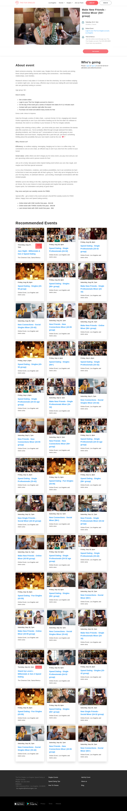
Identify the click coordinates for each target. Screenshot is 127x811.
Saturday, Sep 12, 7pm (26, 514)
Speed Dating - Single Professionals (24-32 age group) (29, 402)
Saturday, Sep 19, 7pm (89, 591)
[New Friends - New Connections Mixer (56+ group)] (61, 427)
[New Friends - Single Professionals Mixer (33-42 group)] (92, 503)
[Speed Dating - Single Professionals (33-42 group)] (92, 234)
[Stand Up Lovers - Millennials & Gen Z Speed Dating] (30, 657)
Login (87, 65)
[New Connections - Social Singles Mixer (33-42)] (30, 310)
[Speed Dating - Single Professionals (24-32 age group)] (30, 385)
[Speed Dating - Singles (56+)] (61, 348)
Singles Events (53, 777)
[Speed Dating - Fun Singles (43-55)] (61, 466)
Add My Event (85, 777)
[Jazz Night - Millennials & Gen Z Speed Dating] (30, 235)
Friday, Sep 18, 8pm (56, 552)
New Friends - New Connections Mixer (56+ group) (59, 444)
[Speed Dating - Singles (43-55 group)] (30, 271)
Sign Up (92, 3)
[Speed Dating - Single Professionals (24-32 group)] (61, 657)
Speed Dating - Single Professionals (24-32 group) (58, 674)
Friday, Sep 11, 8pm (88, 435)
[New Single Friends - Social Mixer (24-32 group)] (30, 503)
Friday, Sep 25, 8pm (56, 668)
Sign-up (93, 65)
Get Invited (95, 51)
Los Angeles (52, 3)
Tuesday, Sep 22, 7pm (26, 667)
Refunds (58, 803)
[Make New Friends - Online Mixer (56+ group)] (92, 311)
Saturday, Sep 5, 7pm (57, 398)
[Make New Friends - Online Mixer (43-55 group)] (30, 542)
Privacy (43, 803)
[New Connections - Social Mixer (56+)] (61, 503)
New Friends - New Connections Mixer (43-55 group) (60, 327)
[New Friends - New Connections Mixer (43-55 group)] (61, 310)
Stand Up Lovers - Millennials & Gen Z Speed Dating (29, 674)
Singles (69, 3)
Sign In (105, 3)
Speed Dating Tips (54, 781)
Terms (50, 803)
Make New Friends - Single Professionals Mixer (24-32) (92, 289)
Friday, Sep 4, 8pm (24, 360)
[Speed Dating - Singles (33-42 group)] (92, 657)
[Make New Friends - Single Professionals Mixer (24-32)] (92, 271)
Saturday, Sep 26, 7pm (89, 708)
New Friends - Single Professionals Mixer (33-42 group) (92, 521)
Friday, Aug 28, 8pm (56, 244)
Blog (82, 785)
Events (61, 3)
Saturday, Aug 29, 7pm (89, 282)
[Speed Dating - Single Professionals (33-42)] (92, 348)
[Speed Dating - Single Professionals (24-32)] (61, 235)
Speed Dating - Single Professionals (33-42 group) (90, 249)
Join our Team (79, 3)
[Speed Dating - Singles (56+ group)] (61, 270)
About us (84, 781)
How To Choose (53, 785)
